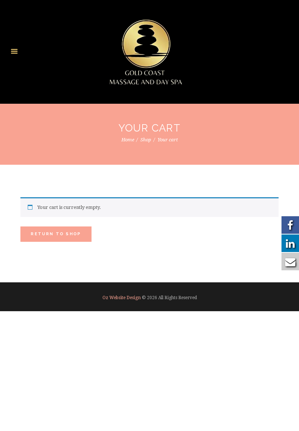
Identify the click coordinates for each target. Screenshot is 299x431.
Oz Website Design (121, 297)
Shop (145, 139)
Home (127, 139)
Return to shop (56, 234)
